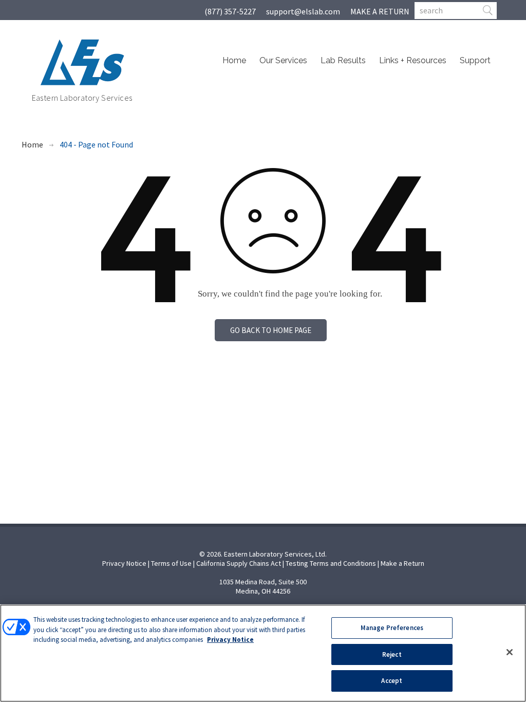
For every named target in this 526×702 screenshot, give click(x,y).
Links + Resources (412, 60)
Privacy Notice (124, 563)
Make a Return (402, 563)
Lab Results (343, 60)
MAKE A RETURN (379, 11)
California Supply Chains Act (238, 563)
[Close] (509, 652)
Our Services (283, 60)
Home (234, 60)
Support (475, 60)
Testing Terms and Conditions (331, 563)
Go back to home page (270, 330)
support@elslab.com (303, 11)
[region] (263, 653)
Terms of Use (171, 563)
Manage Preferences (392, 627)
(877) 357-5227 (230, 11)
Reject (392, 654)
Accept (391, 680)
